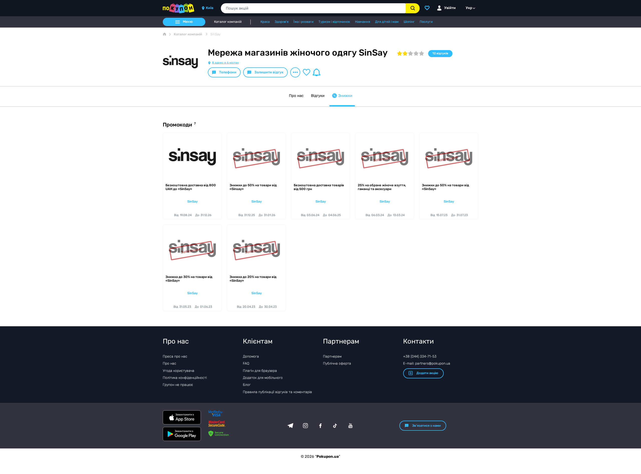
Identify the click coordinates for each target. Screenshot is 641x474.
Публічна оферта (337, 363)
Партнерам (332, 356)
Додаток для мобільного (263, 378)
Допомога (251, 356)
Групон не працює (178, 385)
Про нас (296, 95)
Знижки (345, 95)
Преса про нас (175, 356)
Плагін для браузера (260, 371)
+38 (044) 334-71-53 (419, 356)
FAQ (246, 363)
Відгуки (318, 95)
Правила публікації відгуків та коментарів (277, 392)
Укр (469, 8)
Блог (247, 385)
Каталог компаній (228, 22)
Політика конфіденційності (185, 378)
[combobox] (313, 8)
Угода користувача (178, 371)
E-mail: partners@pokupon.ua (426, 363)
